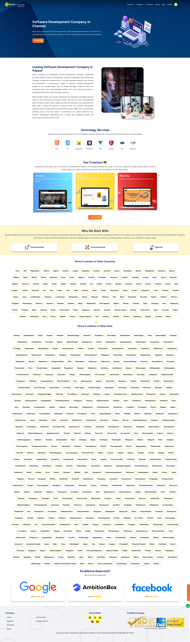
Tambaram (37, 374)
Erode (54, 420)
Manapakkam (50, 355)
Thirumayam (46, 466)
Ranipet (38, 472)
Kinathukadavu (39, 407)
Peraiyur (54, 446)
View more (50, 206)
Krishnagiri (104, 440)
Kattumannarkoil (103, 407)
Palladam (40, 518)
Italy (68, 290)
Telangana (113, 557)
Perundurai (104, 420)
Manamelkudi (82, 459)
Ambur (118, 498)
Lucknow (160, 557)
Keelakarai (108, 466)
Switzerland (34, 316)
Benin (25, 277)
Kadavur (170, 433)
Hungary (15, 290)
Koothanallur (155, 498)
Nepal (80, 303)
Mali (114, 297)
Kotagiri (120, 453)
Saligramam (92, 368)
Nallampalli (58, 414)
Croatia (145, 277)
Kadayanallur (69, 485)
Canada (125, 277)
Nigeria (116, 303)
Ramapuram (151, 394)
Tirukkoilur (88, 427)
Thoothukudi (18, 511)
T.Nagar (72, 374)
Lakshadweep (121, 564)
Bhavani (126, 420)
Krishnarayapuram (23, 440)
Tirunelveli (159, 511)
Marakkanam (99, 531)
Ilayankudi (113, 479)
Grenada (158, 284)
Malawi (84, 297)
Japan (94, 290)
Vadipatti (150, 440)
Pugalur (160, 433)
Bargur (93, 440)
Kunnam (16, 459)
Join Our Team (41, 617)
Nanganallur (20, 361)
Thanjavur (49, 492)
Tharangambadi (116, 446)
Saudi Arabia (64, 310)
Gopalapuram (87, 342)
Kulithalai (38, 440)
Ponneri (116, 518)
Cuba (154, 277)
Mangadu (62, 355)
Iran (44, 290)
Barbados (161, 271)
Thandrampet (158, 524)
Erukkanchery (168, 381)
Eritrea (54, 284)
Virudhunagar (84, 537)
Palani (32, 420)
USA (97, 316)
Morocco (39, 303)
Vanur (171, 531)
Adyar (40, 335)
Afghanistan (35, 271)
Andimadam (174, 394)
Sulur (16, 407)
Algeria (55, 271)
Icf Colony (67, 388)
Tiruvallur (15, 524)
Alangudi (142, 459)
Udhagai (161, 453)
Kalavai (56, 472)
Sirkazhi (103, 446)
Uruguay (106, 316)
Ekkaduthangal (72, 342)
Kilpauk (55, 348)
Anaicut (33, 531)
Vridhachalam (17, 414)
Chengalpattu (46, 401)
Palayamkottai (145, 511)
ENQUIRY (188, 592)
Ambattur (87, 335)
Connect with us (42, 621)
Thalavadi (18, 427)
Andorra (66, 271)
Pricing (157, 4)
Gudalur (130, 453)
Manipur (158, 551)
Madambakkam (21, 355)
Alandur (49, 335)
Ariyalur (162, 394)
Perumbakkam (157, 361)
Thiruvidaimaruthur (146, 485)
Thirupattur (101, 479)
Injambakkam (110, 342)
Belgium (16, 277)
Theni (98, 492)
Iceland (25, 290)
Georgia (118, 284)
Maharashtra (136, 551)
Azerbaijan (128, 271)
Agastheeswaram (53, 433)
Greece (148, 284)
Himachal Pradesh (138, 544)
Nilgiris (100, 453)
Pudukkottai (33, 466)
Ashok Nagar (138, 335)
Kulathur (103, 459)
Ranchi (173, 544)
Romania (43, 310)
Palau (145, 303)
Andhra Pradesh (168, 537)
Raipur (85, 544)
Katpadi (56, 531)
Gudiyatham (44, 531)
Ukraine (72, 316)
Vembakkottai (120, 537)
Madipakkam (172, 348)
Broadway (122, 381)
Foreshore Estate (24, 388)
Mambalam (135, 388)
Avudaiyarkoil (68, 459)
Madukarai (164, 401)
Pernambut (68, 531)
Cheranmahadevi (83, 511)
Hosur (73, 440)
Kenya (125, 290)
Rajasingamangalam (123, 466)
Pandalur (141, 453)
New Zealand (104, 303)
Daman (90, 564)
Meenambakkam (91, 355)
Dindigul (127, 414)
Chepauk (173, 335)
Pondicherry (135, 564)
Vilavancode (111, 433)
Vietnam (116, 316)
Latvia (155, 290)
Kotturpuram (103, 348)
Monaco (174, 297)
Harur (93, 414)
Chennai (16, 335)
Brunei (71, 277)
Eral (28, 511)
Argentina (85, 271)
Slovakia (97, 310)
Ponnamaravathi (117, 459)
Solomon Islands (120, 310)
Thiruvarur (142, 498)
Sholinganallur (155, 368)
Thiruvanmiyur (100, 374)
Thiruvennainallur (158, 531)
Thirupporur (77, 401)
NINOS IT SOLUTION (97, 633)
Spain (156, 310)
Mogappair (105, 355)
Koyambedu (132, 348)
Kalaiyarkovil (126, 479)
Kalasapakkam (64, 524)
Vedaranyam (169, 446)
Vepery (107, 394)
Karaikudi (75, 479)
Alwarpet (60, 335)
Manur (134, 511)
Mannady (158, 388)
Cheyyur (89, 401)
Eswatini (73, 284)
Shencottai (82, 485)
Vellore (78, 531)
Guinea (167, 284)
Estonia (63, 284)
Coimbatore (136, 401)
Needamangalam (23, 505)
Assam (46, 544)
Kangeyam (19, 518)
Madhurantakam (103, 401)
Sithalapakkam (169, 368)
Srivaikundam (168, 505)
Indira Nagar (79, 388)
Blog (163, 4)
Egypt (45, 284)
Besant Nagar (161, 335)
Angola (75, 271)
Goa (93, 544)
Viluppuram (33, 537)
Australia (107, 271)
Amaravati (18, 544)
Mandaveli (147, 388)
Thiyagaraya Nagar (45, 394)
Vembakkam (119, 524)
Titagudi (163, 407)
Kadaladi (59, 466)
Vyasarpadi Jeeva (120, 394)
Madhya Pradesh (112, 551)
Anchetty (49, 440)
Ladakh (146, 564)
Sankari (52, 479)
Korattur (91, 348)
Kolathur (81, 348)
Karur (136, 433)
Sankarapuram (74, 427)
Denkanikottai (61, 440)
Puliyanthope (16, 394)
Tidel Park (59, 394)
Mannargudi (168, 498)
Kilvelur (129, 446)
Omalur (164, 472)
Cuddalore (130, 407)
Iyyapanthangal (125, 342)
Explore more (95, 217)
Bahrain (138, 271)
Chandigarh (123, 544)
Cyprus (163, 277)
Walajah (77, 472)
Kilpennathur (144, 524)
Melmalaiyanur (113, 531)
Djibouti (15, 284)
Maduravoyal (36, 355)
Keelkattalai (29, 348)
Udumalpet (90, 518)
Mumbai (148, 551)
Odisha (37, 557)
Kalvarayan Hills (59, 427)
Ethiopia (83, 284)
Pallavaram (93, 361)
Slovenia (107, 310)
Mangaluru (70, 551)
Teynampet (49, 374)
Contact (169, 4)
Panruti (153, 407)
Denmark (173, 277)
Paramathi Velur (88, 453)
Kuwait (134, 290)
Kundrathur (145, 348)
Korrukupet (122, 388)
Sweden (23, 316)
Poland (14, 310)
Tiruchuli (71, 537)
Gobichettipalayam (140, 420)
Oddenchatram (20, 420)
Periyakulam (87, 492)
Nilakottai (148, 414)
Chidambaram (87, 407)
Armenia (96, 271)
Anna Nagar (111, 335)
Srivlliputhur (144, 537)
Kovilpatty (128, 505)
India (17, 271)
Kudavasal (55, 505)
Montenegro (27, 303)
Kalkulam (77, 433)
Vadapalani (153, 374)
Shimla (151, 544)
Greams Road (54, 388)
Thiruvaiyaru (61, 492)
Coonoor (110, 453)
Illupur (94, 459)
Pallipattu (127, 518)
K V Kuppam (22, 531)
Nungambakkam (58, 361)
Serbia (75, 310)
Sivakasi (133, 537)
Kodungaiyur (109, 388)
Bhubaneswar (49, 557)
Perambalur (28, 459)
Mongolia (15, 303)
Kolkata (47, 564)
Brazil (63, 277)
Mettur (155, 472)
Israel (76, 290)
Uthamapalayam (125, 492)
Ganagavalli (96, 472)
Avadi (150, 335)
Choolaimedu (36, 342)
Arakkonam (18, 472)
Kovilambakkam (118, 348)
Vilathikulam (154, 505)
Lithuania (47, 297)
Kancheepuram (113, 427)
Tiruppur (51, 518)
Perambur (144, 361)
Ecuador (36, 284)
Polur (76, 524)
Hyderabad (125, 557)
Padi (69, 361)
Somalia (133, 310)
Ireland (59, 290)
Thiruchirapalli (67, 498)
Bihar (55, 544)
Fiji (91, 284)
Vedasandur (43, 420)
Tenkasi (93, 485)
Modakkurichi (77, 420)
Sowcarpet (29, 394)
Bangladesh (149, 271)
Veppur (172, 407)
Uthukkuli (62, 518)
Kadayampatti (143, 472)
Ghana (138, 284)
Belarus (171, 271)
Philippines (174, 303)
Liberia (15, 297)
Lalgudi (138, 492)
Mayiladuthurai (90, 446)
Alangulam (57, 485)
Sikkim (90, 557)
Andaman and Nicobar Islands (65, 564)
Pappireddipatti (105, 414)
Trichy (55, 498)
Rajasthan (71, 557)
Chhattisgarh (74, 544)
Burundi (91, 277)
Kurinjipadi (142, 407)
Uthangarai (129, 440)
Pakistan (136, 303)
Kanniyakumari (169, 427)
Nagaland (27, 557)
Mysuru (42, 551)
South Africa (145, 310)
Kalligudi (170, 440)
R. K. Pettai (139, 518)
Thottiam (172, 492)
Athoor (117, 414)
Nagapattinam (141, 446)
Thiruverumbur (81, 498)
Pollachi (52, 407)
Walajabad (140, 427)
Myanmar (49, 303)
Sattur (109, 537)
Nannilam (66, 505)
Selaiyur (129, 368)
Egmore (60, 342)
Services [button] (130, 4)
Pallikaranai (105, 361)
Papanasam (130, 485)
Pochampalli (116, 440)
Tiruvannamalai (172, 524)
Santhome (104, 368)
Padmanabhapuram (35, 433)
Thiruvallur (141, 374)
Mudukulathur (82, 466)
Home (9, 617)
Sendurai (17, 401)
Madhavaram (158, 348)
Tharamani (61, 374)
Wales (168, 316)
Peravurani (173, 485)
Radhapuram (110, 511)
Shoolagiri (82, 440)
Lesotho (175, 290)
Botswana (53, 277)
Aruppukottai (47, 537)
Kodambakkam (67, 348)
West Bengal (35, 564)
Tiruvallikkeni (72, 394)
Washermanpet (136, 394)
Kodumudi (64, 420)
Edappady (42, 479)
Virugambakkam (47, 381)
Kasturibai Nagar (94, 388)
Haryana (112, 544)
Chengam (131, 524)
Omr (75, 381)
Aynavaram (110, 381)
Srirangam (45, 498)
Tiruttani (150, 518)
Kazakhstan (114, 290)
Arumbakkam (125, 335)
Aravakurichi (125, 433)
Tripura (136, 557)
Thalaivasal (130, 472)
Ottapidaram (140, 505)
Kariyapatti (60, 537)
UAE (24, 271)
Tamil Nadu (101, 557)
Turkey (53, 316)
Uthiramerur (127, 427)
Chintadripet (145, 381)
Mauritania (132, 297)
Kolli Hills (19, 453)
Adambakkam (29, 335)
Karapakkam (154, 342)
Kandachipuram (142, 531)
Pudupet (169, 388)
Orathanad (38, 492)
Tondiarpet (85, 394)
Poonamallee (19, 368)
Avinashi (30, 518)
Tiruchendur (52, 511)
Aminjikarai (99, 335)
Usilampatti (66, 446)
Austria (116, 271)
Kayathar (116, 505)
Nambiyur (154, 420)
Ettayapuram (104, 505)
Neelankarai (43, 361)
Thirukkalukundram (62, 401)
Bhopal (124, 551)
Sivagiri (30, 485)
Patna (63, 544)
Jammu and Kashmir (104, 564)
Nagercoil (20, 433)
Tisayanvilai (123, 511)
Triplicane (96, 394)
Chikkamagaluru (55, 551)
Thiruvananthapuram (94, 551)
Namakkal (41, 453)
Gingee (87, 531)
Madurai (140, 440)
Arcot (47, 472)
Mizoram (16, 557)
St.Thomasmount (23, 374)
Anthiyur (115, 420)
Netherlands (91, 303)
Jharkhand (162, 544)
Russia (53, 310)
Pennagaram (82, 414)
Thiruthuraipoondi (40, 505)
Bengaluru (32, 551)
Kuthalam (77, 446)
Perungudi (170, 361)
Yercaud (31, 479)
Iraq (51, 290)
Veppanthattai (41, 459)
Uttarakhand (172, 557)
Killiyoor (88, 433)
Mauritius (143, 297)
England (148, 316)
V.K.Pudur (104, 485)
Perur (174, 401)
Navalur (32, 361)
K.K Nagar (17, 348)
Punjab (60, 557)
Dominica (25, 284)
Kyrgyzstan (145, 290)
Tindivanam (127, 531)
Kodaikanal (160, 414)
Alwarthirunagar (73, 335)
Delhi (82, 564)
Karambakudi (20, 466)
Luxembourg (60, 297)
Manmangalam (147, 433)
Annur (126, 401)
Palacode (70, 414)
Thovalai (67, 433)
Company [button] (139, 4)
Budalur (17, 492)
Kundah (151, 453)
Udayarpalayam (31, 401)
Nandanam (170, 355)
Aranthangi (55, 459)
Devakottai (64, 479)
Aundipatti (74, 492)
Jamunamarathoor (48, 524)
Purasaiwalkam (42, 368)
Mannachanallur (151, 492)
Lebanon (165, 290)
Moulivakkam (131, 355)
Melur (160, 440)
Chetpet (133, 381)
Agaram (99, 381)
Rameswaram (157, 466)
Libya (24, 297)
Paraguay (155, 303)
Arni (36, 524)
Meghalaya (169, 551)
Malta (122, 297)
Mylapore (158, 355)
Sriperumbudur (154, 427)
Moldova (164, 297)
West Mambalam (63, 381)
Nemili (29, 472)
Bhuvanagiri (73, 407)
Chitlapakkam (22, 342)
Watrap (156, 537)
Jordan (103, 290)
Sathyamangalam (168, 420)
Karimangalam (44, 414)
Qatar (34, 310)
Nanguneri (97, 511)
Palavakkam (79, 361)
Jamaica (85, 290)
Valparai (62, 407)
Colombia (135, 277)
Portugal (25, 310)
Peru (164, 303)
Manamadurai (140, 479)
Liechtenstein (35, 297)
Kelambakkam (43, 348)
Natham (137, 414)
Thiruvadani (170, 466)
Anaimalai (26, 407)
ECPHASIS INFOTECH (125, 633)
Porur (30, 368)
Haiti (176, 284)
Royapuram (68, 368)
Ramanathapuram (141, 466)
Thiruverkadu (114, 374)
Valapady (20, 479)
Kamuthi (69, 466)
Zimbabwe (137, 316)
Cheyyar (96, 524)
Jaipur (81, 557)
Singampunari (88, 479)
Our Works (149, 4)
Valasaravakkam (167, 374)
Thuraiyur (21, 498)
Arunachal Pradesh (33, 544)
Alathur (171, 453)
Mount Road (117, 355)
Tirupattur (108, 498)
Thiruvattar (99, 433)
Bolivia (43, 277)
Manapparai (33, 498)
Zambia (126, 316)
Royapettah (56, 368)
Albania (46, 271)
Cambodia (102, 277)
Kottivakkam (168, 342)
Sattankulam (39, 511)
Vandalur (116, 401)
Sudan (175, 310)
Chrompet (49, 342)
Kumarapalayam (72, 453)
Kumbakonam (117, 485)
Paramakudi (95, 466)
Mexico (153, 297)
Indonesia (35, 290)
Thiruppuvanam (167, 479)
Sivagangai (153, 479)
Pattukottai (161, 485)
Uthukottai (27, 524)
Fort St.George (39, 388)
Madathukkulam (76, 518)
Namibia (60, 303)
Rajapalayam (97, 537)
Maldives (105, 297)
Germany (128, 284)
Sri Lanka (165, 310)
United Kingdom (85, 316)
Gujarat (102, 544)
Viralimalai (131, 459)
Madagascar (73, 297)
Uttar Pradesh (148, 557)
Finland (99, 284)
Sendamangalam (55, 453)
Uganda (62, 316)
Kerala (80, 551)
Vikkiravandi (20, 537)
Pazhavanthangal (130, 361)
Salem (173, 472)
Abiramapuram (86, 381)
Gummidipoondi (104, 518)
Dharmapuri (31, 414)
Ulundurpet (100, 427)
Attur (86, 472)
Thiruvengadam (43, 485)
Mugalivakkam (145, 355)
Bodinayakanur (109, 492)
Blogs (9, 629)
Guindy (98, 342)
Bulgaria (81, 277)
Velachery (33, 381)
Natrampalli (95, 498)
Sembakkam (117, 368)
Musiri (163, 492)
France (108, 284)
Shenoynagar (140, 368)
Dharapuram (171, 511)
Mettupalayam (150, 401)
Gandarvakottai (155, 459)
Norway (126, 303)
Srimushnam (117, 407)
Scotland (158, 316)
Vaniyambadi (129, 498)
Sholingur (66, 472)
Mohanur (30, 453)
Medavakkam (75, 355)
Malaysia (94, 297)
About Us (10, 621)
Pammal (117, 361)
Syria (44, 316)
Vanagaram (20, 381)
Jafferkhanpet (140, 342)
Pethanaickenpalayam (113, 472)
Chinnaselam (31, 427)
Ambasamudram (67, 511)
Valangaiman (90, 505)
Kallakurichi (44, 427)
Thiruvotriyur (128, 374)
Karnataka (20, 551)
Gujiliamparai (173, 414)
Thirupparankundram (39, 446)
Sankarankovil (18, 485)
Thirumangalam (85, 374)
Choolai (156, 381)
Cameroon (114, 277)
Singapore (86, 310)
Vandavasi (107, 524)
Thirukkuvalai (155, 446)
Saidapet (80, 368)
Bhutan (34, 277)
